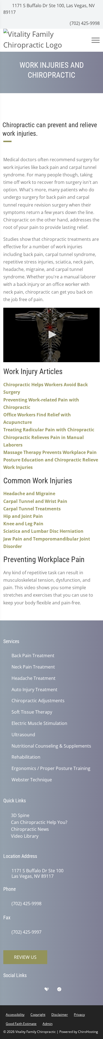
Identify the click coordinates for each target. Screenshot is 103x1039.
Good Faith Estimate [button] (21, 1023)
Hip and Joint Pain (23, 516)
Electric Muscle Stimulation (39, 723)
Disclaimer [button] (59, 1014)
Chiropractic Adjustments (38, 701)
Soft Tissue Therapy (32, 712)
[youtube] (76, 990)
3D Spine (20, 815)
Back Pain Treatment (33, 656)
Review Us (25, 957)
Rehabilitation (26, 757)
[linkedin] (90, 990)
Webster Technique (32, 780)
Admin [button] (47, 1023)
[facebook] (24, 990)
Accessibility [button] (15, 1014)
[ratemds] (63, 990)
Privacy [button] (79, 1014)
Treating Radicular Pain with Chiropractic (48, 430)
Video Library (24, 836)
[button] (52, 334)
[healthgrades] (50, 990)
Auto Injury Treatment (34, 690)
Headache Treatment (33, 678)
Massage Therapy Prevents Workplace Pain (50, 452)
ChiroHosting (88, 1031)
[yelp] (37, 990)
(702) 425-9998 (84, 23)
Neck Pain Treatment (33, 667)
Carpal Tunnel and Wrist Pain (35, 501)
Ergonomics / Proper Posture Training (51, 768)
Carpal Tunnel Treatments (32, 509)
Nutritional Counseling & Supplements (51, 746)
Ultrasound (23, 735)
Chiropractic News (30, 829)
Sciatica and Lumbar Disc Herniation (43, 531)
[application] (51, 335)
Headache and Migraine (29, 493)
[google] (10, 990)
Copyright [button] (37, 1014)
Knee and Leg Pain (23, 524)
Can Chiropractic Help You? (39, 822)
